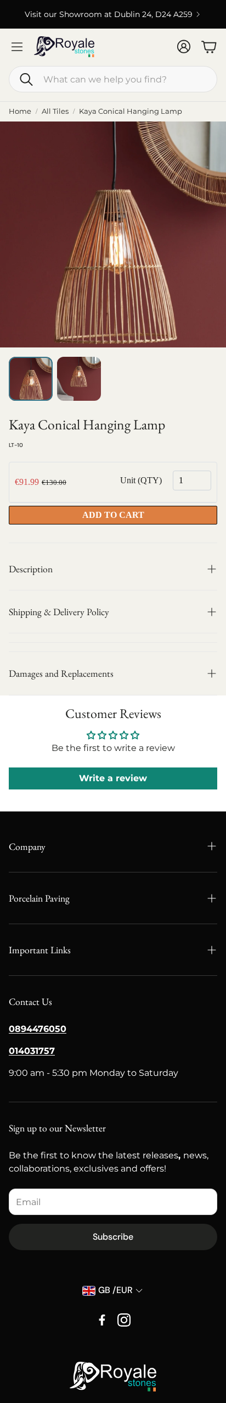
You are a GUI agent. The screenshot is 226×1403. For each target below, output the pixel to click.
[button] (113, 79)
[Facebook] (102, 1320)
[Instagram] (124, 1320)
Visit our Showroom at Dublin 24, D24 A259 (109, 14)
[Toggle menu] (17, 46)
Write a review (113, 778)
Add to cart (113, 515)
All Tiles (55, 111)
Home (20, 111)
